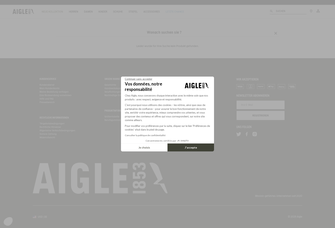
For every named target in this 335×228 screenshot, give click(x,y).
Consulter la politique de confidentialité (145, 135)
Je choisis (144, 147)
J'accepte (191, 147)
